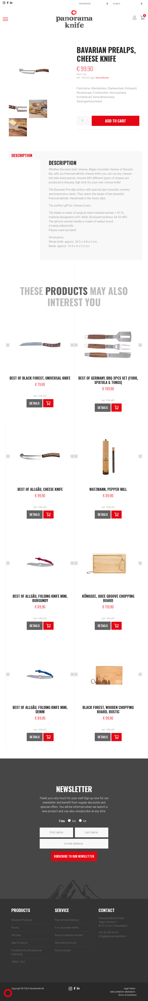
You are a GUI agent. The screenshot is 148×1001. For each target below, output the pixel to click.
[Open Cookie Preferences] (8, 992)
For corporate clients (67, 927)
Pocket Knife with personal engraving (26, 952)
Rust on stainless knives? (69, 935)
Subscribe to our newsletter (74, 856)
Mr (84, 821)
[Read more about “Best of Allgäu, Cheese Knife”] (48, 515)
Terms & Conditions (127, 995)
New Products (19, 942)
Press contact (63, 950)
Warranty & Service (65, 942)
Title (62, 821)
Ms (74, 821)
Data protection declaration (122, 992)
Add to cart (115, 121)
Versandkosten (102, 77)
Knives (15, 927)
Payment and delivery (67, 920)
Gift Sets (16, 935)
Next (72, 345)
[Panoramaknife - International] (74, 19)
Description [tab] (22, 155)
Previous (8, 345)
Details (34, 403)
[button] (48, 403)
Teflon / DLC (18, 961)
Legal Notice (129, 988)
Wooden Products (21, 920)
